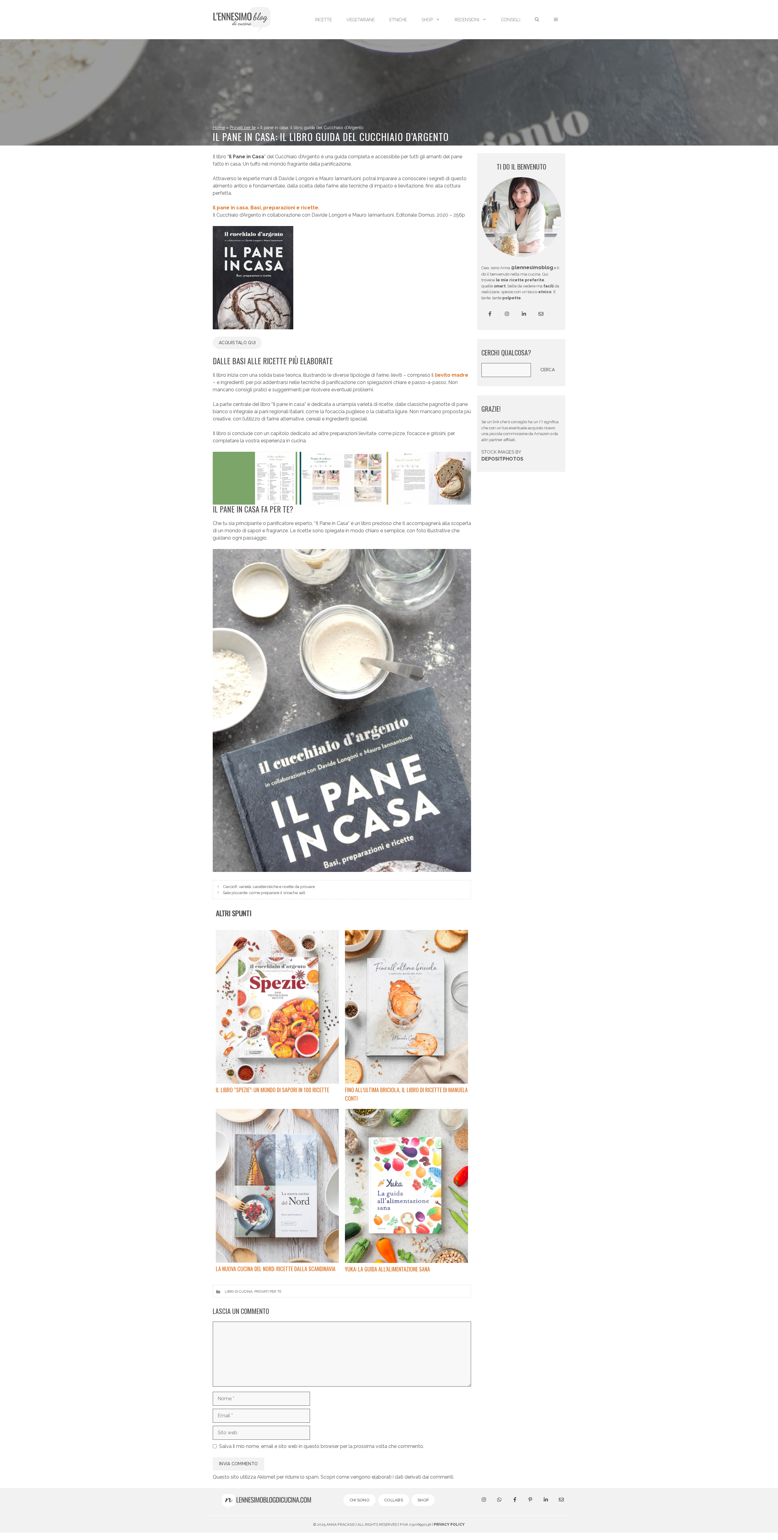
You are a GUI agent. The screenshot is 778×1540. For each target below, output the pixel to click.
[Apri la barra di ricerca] (537, 20)
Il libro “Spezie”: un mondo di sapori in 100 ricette (272, 1090)
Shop (427, 19)
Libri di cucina (239, 1291)
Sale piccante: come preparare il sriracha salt (264, 892)
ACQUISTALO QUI (237, 342)
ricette (323, 19)
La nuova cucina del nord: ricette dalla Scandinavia (276, 1269)
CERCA (547, 369)
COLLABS (393, 1500)
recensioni (467, 19)
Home (219, 127)
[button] (555, 20)
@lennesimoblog (532, 267)
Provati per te (243, 127)
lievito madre (451, 375)
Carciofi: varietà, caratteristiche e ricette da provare (269, 886)
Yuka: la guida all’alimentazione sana (387, 1269)
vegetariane (360, 19)
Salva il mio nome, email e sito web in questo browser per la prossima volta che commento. (321, 1446)
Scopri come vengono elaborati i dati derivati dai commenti (387, 1477)
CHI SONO (359, 1500)
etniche (398, 19)
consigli (510, 19)
